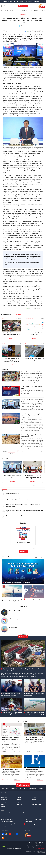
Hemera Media (20, 846)
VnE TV (21, 1)
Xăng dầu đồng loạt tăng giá (12, 493)
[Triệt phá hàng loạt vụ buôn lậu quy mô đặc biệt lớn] (34, 685)
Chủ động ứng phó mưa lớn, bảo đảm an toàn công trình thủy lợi (21, 515)
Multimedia (6, 557)
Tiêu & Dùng (12, 1)
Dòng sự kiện (23, 721)
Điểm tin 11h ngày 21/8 (15, 618)
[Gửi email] (38, 31)
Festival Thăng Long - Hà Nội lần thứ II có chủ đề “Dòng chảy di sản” (11, 713)
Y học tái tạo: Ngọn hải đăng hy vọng (33, 599)
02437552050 (29, 821)
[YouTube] (10, 834)
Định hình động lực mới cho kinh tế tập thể (32, 399)
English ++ (36, 1)
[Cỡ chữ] (6, 31)
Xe (17, 1)
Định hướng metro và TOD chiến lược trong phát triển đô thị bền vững (10, 739)
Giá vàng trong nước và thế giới (10, 769)
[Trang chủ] (1, 10)
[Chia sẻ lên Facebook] (33, 31)
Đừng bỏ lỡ (5, 459)
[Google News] (28, 31)
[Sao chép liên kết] (40, 31)
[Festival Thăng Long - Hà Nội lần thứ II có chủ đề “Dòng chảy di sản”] (11, 704)
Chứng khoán (4, 1)
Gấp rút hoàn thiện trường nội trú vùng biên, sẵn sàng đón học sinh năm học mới (11, 334)
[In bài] (4, 31)
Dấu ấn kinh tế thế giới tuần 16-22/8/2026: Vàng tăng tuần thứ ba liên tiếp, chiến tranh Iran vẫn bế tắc (11, 360)
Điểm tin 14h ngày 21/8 (15, 610)
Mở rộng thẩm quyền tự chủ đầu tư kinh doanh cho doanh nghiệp (10, 694)
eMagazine (41, 556)
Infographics (36, 556)
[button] (34, 485)
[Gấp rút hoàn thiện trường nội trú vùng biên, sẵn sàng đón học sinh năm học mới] (23, 653)
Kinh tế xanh (29, 10)
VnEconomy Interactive (31, 769)
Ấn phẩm (23, 523)
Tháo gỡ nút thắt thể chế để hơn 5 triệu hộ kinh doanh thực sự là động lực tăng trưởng (32, 372)
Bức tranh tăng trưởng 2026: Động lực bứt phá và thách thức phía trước (32, 415)
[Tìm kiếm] (5, 6)
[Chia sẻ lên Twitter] (35, 31)
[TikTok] (13, 834)
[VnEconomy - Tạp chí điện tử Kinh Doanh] (23, 785)
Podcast (31, 556)
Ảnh (2, 812)
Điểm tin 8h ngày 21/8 (14, 627)
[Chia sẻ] (42, 31)
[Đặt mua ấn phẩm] (41, 6)
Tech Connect (28, 1)
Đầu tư (11, 10)
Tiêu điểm (6, 10)
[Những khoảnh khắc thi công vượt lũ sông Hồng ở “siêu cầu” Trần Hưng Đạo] (34, 704)
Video (3, 318)
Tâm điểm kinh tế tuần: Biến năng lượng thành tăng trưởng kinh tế (12, 599)
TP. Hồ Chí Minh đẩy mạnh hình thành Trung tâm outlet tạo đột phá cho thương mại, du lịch (23, 505)
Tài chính (16, 10)
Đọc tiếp (5, 369)
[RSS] (2, 837)
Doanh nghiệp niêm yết (29, 318)
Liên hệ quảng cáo (35, 823)
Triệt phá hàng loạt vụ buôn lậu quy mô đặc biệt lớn (34, 694)
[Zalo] (17, 834)
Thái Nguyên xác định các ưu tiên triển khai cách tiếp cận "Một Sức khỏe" (32, 477)
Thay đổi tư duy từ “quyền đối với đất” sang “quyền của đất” (32, 435)
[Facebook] (2, 834)
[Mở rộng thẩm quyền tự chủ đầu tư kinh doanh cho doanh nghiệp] (11, 685)
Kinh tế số (22, 10)
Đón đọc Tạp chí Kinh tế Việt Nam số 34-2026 (31, 387)
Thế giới (3, 343)
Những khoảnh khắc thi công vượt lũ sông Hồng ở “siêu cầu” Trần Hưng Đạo (34, 713)
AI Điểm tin (23, 606)
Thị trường (36, 10)
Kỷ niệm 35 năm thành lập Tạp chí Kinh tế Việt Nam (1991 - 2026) (34, 738)
